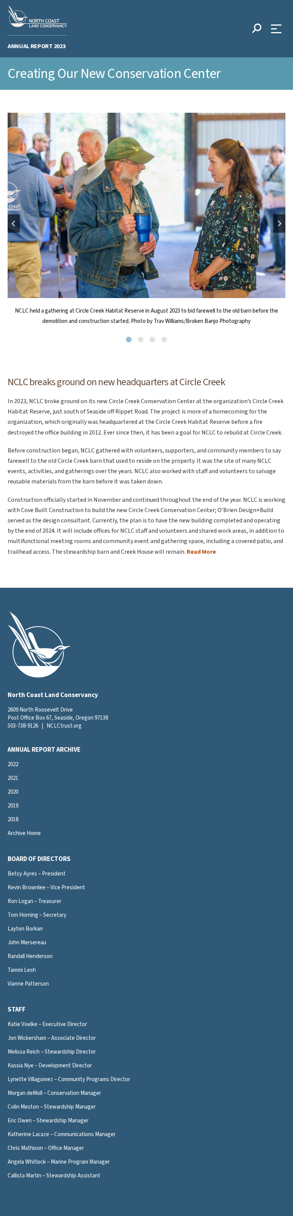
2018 (13, 820)
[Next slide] (279, 223)
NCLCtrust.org (64, 726)
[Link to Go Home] (39, 676)
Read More (201, 552)
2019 (13, 806)
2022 (13, 764)
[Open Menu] (278, 28)
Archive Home (24, 833)
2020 (13, 792)
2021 (13, 778)
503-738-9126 (23, 726)
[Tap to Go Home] (37, 16)
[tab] (129, 339)
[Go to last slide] (14, 223)
